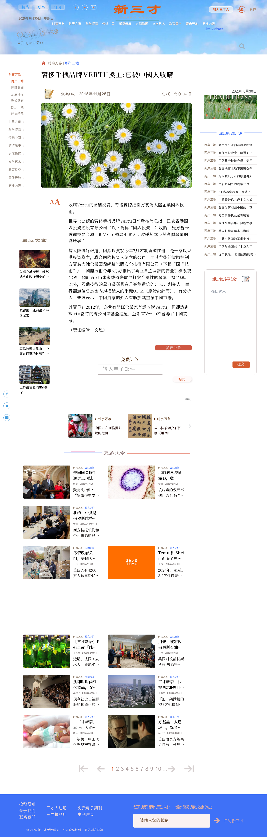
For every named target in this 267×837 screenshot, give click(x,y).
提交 (182, 379)
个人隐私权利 (72, 829)
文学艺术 (158, 23)
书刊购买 (86, 814)
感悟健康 (125, 23)
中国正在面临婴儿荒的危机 (108, 430)
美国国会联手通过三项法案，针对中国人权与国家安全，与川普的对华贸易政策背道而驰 (85, 475)
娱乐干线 (17, 107)
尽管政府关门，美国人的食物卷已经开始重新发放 (85, 555)
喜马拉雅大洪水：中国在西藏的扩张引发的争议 (34, 351)
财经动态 (17, 100)
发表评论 (173, 348)
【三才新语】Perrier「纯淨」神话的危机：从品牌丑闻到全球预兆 (86, 644)
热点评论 (17, 94)
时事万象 (58, 23)
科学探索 (92, 23)
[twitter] (6, 406)
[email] (6, 418)
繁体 (253, 9)
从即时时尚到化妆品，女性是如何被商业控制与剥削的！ (85, 684)
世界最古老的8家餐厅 (33, 389)
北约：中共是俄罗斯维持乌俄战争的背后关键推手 (85, 515)
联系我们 (27, 817)
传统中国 (108, 23)
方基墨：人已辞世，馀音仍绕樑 (170, 724)
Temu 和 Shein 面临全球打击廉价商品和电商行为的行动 (171, 555)
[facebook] (6, 394)
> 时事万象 (103, 419)
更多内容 (209, 23)
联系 (41, 7)
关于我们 (27, 810)
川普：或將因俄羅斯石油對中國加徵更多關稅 (170, 644)
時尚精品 (17, 113)
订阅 (57, 7)
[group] (42, 38)
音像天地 (192, 23)
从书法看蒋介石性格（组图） (167, 430)
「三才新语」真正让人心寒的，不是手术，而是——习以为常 (85, 724)
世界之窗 (75, 23)
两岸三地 (17, 81)
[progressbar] (63, 31)
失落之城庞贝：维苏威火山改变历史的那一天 (34, 274)
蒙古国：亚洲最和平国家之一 (34, 312)
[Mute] (54, 31)
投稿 (25, 7)
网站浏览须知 (94, 829)
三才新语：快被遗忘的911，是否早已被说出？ (171, 684)
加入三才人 (221, 9)
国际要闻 (17, 87)
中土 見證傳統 (214, 29)
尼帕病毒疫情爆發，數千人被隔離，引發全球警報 (170, 475)
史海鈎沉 (142, 23)
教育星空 (175, 23)
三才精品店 (56, 814)
